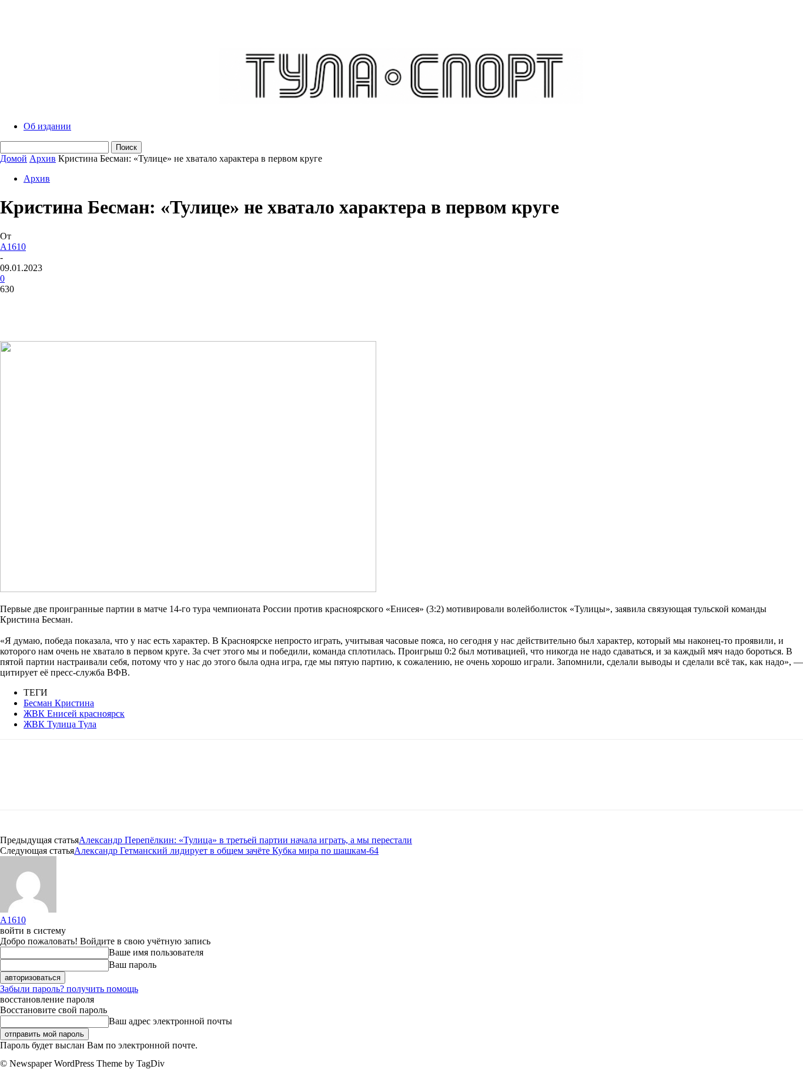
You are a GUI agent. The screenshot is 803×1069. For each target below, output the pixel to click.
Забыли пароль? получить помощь (69, 989)
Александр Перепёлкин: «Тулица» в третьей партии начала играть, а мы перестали (245, 840)
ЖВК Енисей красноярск (74, 714)
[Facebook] (19, 307)
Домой (13, 158)
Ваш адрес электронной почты (170, 1021)
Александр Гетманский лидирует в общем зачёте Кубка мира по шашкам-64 (226, 851)
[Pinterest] (104, 307)
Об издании (47, 126)
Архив (42, 158)
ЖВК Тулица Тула (60, 724)
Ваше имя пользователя (156, 952)
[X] (61, 307)
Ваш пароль (132, 965)
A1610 (13, 247)
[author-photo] (28, 909)
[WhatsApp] (146, 307)
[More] (189, 307)
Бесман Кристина (59, 703)
